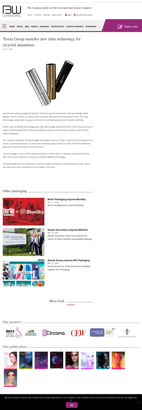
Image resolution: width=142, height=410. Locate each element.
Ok (71, 405)
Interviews (90, 26)
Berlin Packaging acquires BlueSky (67, 199)
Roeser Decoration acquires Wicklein (68, 229)
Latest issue (57, 15)
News (12, 26)
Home (29, 15)
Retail (20, 26)
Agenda (47, 15)
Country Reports (74, 26)
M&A (27, 26)
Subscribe (131, 26)
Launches (44, 26)
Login (69, 15)
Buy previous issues (84, 15)
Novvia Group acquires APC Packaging (69, 260)
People (34, 26)
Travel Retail (57, 26)
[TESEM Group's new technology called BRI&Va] (48, 106)
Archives (38, 15)
